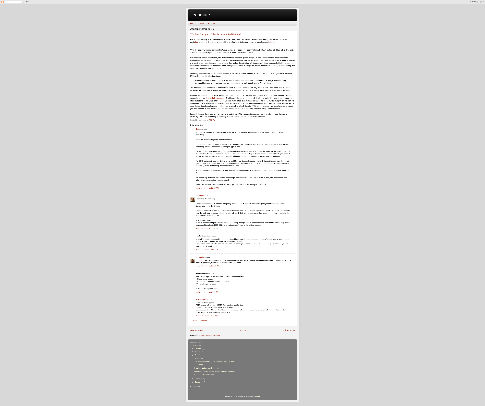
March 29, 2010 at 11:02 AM (207, 249)
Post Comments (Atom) (210, 336)
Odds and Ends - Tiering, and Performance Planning (215, 371)
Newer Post (196, 330)
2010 (195, 346)
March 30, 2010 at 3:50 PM (207, 292)
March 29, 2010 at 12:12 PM (207, 266)
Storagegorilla (202, 299)
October (198, 349)
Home (192, 23)
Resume (211, 23)
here (197, 42)
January (198, 382)
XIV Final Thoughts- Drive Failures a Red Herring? (215, 34)
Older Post (289, 330)
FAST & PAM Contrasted (204, 375)
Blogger (257, 396)
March (197, 358)
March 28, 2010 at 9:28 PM (207, 228)
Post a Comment (200, 320)
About (201, 23)
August (198, 352)
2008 (195, 386)
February (199, 379)
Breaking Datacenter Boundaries (207, 368)
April (197, 355)
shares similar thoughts (214, 98)
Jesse (198, 129)
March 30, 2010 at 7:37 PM (207, 316)
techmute (200, 14)
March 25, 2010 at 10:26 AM (207, 188)
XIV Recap (198, 365)
